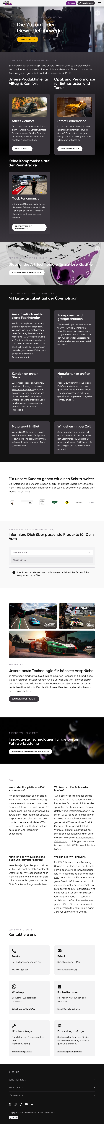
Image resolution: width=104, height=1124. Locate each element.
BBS (42, 814)
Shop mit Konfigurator (23, 389)
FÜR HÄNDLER (16, 1095)
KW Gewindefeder (66, 386)
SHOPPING (14, 1072)
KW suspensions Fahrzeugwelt (77, 814)
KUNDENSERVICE (17, 1080)
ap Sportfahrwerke (38, 810)
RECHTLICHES (16, 1087)
